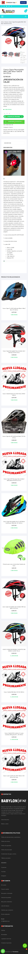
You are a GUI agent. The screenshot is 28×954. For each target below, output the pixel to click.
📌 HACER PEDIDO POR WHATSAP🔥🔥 (15, 122)
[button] (24, 28)
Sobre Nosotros (5, 819)
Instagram (3, 875)
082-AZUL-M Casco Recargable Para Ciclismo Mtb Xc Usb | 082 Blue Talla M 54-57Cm (13, 131)
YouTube (3, 871)
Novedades (4, 934)
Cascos (6, 22)
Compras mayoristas (6, 943)
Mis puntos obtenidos (6, 901)
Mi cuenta (3, 885)
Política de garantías (6, 845)
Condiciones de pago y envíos (8, 854)
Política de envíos (5, 841)
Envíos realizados (5, 914)
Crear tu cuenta (5, 889)
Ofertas (3, 930)
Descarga (23, 2)
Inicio (2, 22)
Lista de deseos (5, 906)
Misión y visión (4, 823)
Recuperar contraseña (6, 893)
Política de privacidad (6, 849)
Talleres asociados (5, 858)
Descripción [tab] (7, 143)
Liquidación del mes (6, 938)
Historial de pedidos (6, 897)
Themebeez (15, 951)
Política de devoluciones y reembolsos (10, 837)
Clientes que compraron (7, 910)
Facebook (3, 867)
